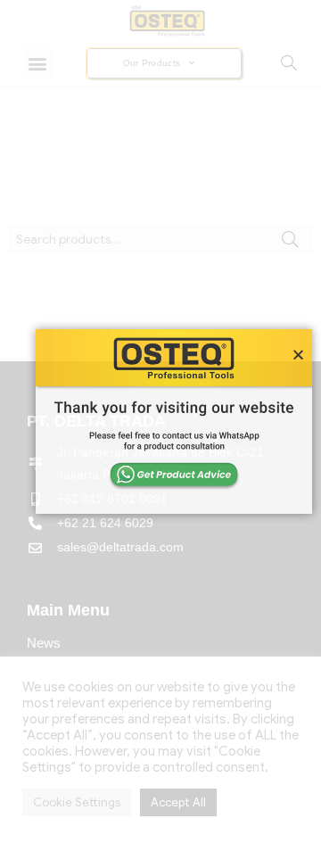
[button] (298, 354)
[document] (160, 421)
